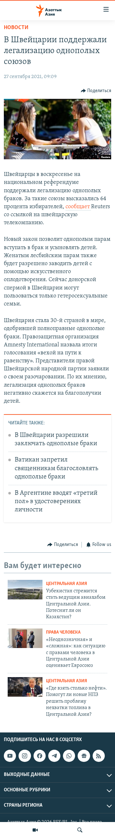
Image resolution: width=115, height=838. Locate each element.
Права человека (63, 632)
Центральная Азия (66, 583)
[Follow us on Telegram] (54, 756)
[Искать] (79, 830)
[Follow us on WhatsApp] (69, 756)
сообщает (78, 207)
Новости (16, 28)
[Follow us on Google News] (84, 756)
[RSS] (99, 756)
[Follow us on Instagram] (25, 756)
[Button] (96, 91)
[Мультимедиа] (35, 830)
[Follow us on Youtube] (10, 756)
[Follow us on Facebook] (40, 756)
